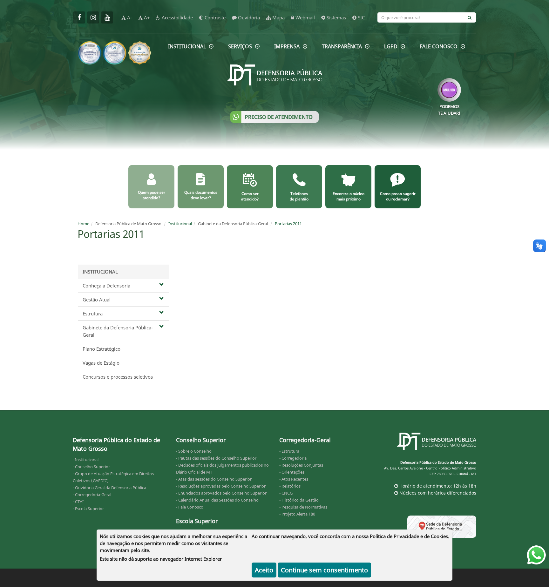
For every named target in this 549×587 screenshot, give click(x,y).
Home (83, 223)
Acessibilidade (176, 17)
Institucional (180, 223)
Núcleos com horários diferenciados (437, 493)
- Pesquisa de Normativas (303, 507)
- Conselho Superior (91, 466)
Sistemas (335, 17)
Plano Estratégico (101, 349)
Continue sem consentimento (324, 570)
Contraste (214, 17)
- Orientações (291, 472)
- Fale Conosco (189, 507)
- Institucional (85, 459)
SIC (360, 17)
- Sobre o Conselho (194, 451)
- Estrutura (289, 451)
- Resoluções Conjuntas (301, 465)
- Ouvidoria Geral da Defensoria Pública (109, 487)
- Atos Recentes (293, 479)
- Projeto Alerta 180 (297, 514)
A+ (146, 17)
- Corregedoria (293, 458)
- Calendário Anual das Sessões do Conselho (217, 500)
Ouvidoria (248, 17)
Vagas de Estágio (101, 363)
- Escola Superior (88, 508)
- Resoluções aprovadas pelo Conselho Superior (221, 486)
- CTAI (78, 501)
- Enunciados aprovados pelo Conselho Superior (221, 493)
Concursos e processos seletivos (118, 377)
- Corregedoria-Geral (92, 494)
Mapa (278, 17)
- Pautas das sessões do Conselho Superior (216, 458)
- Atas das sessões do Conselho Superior (214, 479)
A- (129, 17)
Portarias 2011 (288, 223)
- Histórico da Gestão (299, 500)
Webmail (304, 17)
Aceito (264, 570)
